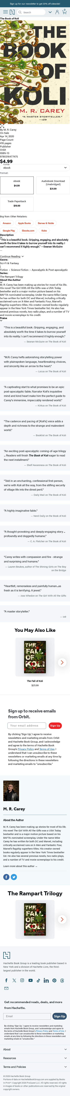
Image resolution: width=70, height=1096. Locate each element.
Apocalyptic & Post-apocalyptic (50, 270)
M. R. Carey (10, 129)
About (6, 1049)
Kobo (44, 230)
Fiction (4, 270)
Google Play (9, 230)
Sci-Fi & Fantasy (9, 263)
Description (7, 234)
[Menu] (5, 11)
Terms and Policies (14, 1067)
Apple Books (24, 223)
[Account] (57, 12)
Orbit (3, 149)
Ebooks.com (28, 230)
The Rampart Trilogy (11, 276)
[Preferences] (50, 12)
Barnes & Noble (46, 223)
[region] (35, 662)
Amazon (7, 223)
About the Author (10, 279)
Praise (3, 318)
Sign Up (55, 725)
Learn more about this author (19, 866)
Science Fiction (19, 270)
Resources (9, 1058)
